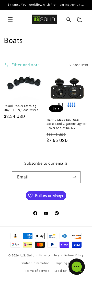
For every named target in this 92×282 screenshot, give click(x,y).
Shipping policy (66, 263)
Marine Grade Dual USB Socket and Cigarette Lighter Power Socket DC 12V (67, 123)
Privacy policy (49, 255)
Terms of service (37, 271)
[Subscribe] (74, 177)
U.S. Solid (27, 255)
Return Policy (74, 255)
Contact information (35, 263)
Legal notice (63, 271)
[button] (10, 19)
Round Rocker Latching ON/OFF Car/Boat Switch (21, 108)
